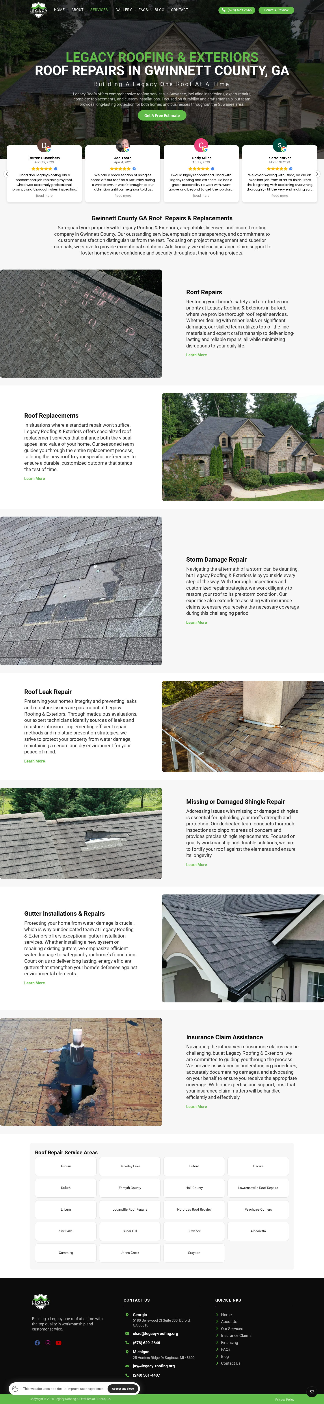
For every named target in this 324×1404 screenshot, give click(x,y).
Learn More (196, 355)
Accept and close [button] (123, 1388)
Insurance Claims (236, 1335)
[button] (317, 174)
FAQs (225, 1349)
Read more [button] (44, 196)
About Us (229, 1321)
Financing (229, 1342)
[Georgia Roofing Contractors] (38, 10)
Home (226, 1314)
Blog (225, 1356)
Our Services (232, 1328)
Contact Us (230, 1363)
